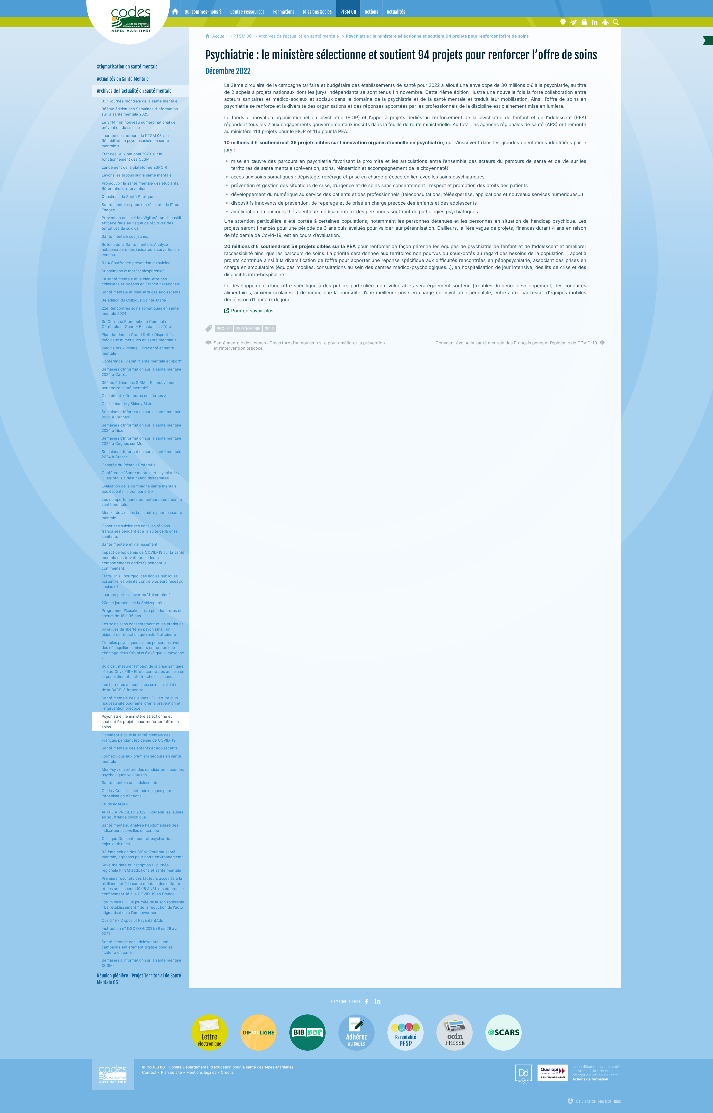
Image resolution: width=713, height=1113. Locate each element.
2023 (269, 328)
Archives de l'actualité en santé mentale (298, 36)
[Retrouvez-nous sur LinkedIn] (594, 22)
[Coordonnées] (563, 22)
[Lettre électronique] (573, 22)
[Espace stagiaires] (584, 22)
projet (224, 328)
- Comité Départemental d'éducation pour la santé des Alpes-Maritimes (220, 1067)
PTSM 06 (242, 36)
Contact (149, 1072)
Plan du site (171, 1072)
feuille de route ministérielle (419, 124)
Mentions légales (201, 1072)
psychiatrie (248, 328)
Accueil (220, 36)
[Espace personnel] (605, 22)
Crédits (227, 1072)
